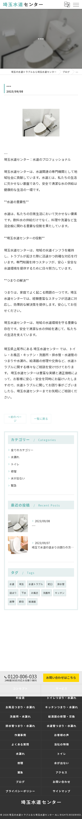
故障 (12, 601)
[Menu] (75, 4)
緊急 (14, 485)
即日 (21, 601)
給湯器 (32, 601)
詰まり (13, 592)
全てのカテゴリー (22, 450)
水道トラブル (36, 584)
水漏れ (15, 457)
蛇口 (50, 584)
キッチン (59, 592)
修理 (14, 471)
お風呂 (34, 592)
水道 (12, 584)
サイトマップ (62, 791)
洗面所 (46, 592)
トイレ (15, 464)
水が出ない (18, 478)
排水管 (60, 584)
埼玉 (21, 584)
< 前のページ (15, 419)
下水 (23, 592)
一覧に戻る (41, 419)
